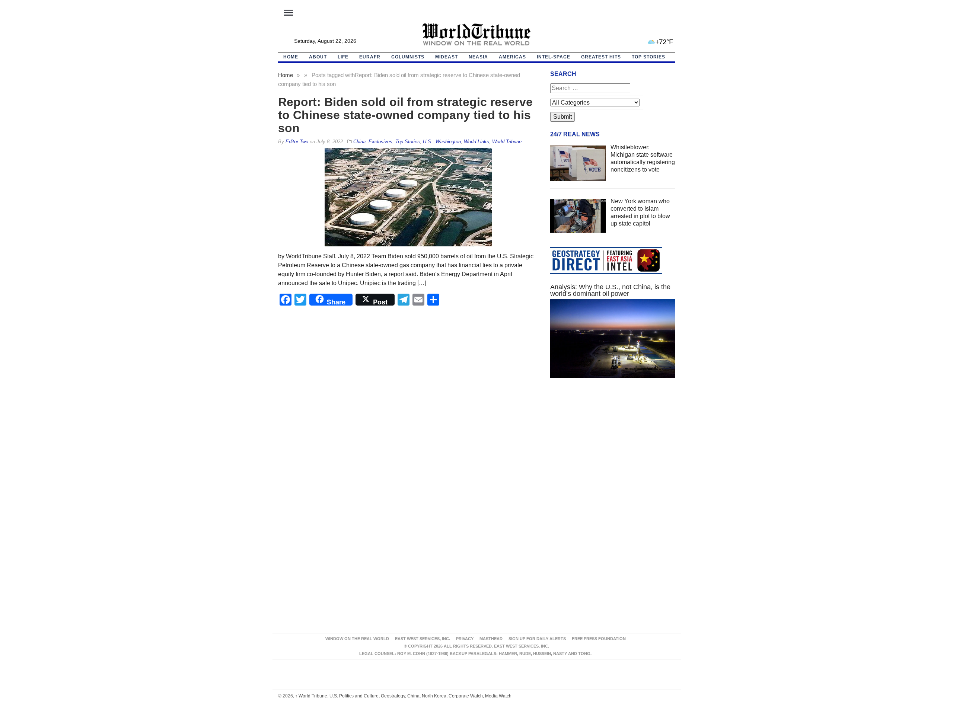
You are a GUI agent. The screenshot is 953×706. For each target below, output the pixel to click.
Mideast (446, 57)
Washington (448, 141)
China (359, 141)
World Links (476, 141)
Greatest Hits (601, 57)
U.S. (428, 141)
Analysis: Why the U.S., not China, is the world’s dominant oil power (610, 290)
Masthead (491, 638)
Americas (512, 57)
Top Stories (648, 57)
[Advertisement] (612, 454)
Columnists (407, 57)
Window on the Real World (357, 638)
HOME (290, 57)
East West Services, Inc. (422, 638)
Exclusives (380, 141)
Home (285, 75)
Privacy (465, 638)
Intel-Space (553, 57)
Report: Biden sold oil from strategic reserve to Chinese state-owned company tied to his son (405, 115)
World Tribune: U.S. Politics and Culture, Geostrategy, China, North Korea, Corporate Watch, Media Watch (403, 696)
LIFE (343, 57)
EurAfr (369, 57)
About (318, 57)
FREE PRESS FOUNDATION (599, 638)
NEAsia (478, 57)
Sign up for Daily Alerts (537, 638)
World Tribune (507, 141)
